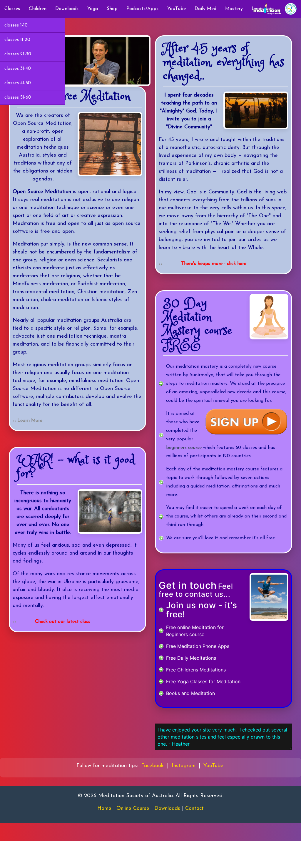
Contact (194, 808)
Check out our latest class (62, 621)
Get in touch (188, 585)
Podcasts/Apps (142, 8)
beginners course (184, 447)
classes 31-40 (17, 68)
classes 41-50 (17, 83)
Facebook (152, 766)
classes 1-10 (16, 25)
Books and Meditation (190, 693)
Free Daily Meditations (191, 658)
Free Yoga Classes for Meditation (203, 681)
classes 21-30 (17, 54)
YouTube (176, 8)
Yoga (92, 8)
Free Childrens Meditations (196, 670)
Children (37, 8)
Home (104, 808)
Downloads (66, 8)
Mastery (234, 8)
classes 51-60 (17, 97)
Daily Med (205, 8)
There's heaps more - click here (213, 263)
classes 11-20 (17, 39)
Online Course (132, 808)
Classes (12, 8)
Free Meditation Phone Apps (197, 646)
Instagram (183, 766)
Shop (112, 8)
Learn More (29, 420)
